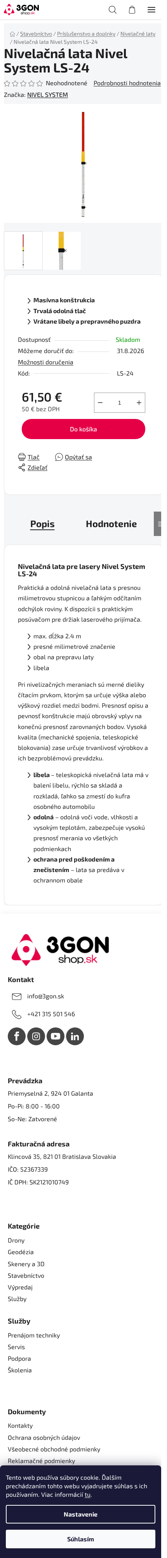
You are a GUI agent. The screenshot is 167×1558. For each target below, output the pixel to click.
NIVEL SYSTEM (47, 94)
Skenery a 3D (26, 1263)
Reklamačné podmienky (41, 1460)
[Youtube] (55, 1036)
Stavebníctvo (26, 1275)
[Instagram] (36, 1036)
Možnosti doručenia (45, 361)
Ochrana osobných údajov (44, 1437)
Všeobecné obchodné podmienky (54, 1449)
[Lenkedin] (75, 1036)
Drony (16, 1240)
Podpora (19, 1358)
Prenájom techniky (34, 1335)
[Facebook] (17, 1036)
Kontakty (20, 1425)
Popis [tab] (42, 523)
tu (87, 1494)
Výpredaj (20, 1287)
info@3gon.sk (45, 996)
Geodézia (21, 1251)
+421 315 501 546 (51, 1013)
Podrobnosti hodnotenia (127, 82)
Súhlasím (80, 1538)
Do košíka (83, 429)
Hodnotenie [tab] (111, 523)
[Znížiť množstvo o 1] (100, 402)
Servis (16, 1346)
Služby (17, 1298)
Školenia (20, 1370)
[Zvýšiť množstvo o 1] (139, 402)
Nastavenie (80, 1514)
